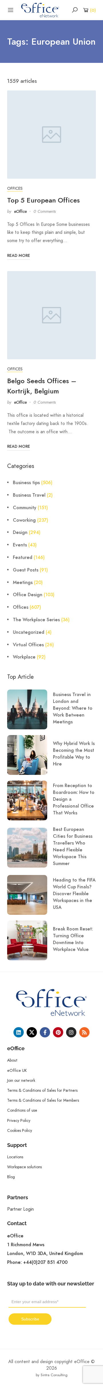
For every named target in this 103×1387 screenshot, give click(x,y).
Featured (22, 557)
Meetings (23, 582)
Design (20, 532)
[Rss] (84, 1032)
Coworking (24, 520)
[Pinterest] (58, 1032)
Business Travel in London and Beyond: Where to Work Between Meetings (72, 708)
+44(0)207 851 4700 (45, 1262)
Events (20, 545)
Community (24, 508)
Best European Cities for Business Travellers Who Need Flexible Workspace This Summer (72, 846)
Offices (15, 188)
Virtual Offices (28, 645)
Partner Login (20, 1209)
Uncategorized (28, 632)
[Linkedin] (18, 1032)
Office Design (27, 595)
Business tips (26, 483)
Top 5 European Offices (43, 200)
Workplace (24, 657)
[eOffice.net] (40, 10)
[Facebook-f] (45, 1032)
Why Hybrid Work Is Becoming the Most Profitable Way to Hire (74, 753)
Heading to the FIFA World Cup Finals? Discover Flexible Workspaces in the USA (74, 894)
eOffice (20, 211)
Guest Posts (25, 570)
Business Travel (29, 495)
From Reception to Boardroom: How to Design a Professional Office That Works (73, 799)
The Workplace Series (36, 620)
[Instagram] (71, 1032)
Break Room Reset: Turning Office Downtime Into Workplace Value (73, 939)
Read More (18, 255)
